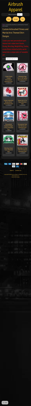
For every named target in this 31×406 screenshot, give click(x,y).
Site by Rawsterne (15, 175)
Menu (9, 19)
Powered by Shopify (16, 177)
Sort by (3, 58)
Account (16, 19)
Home (3, 24)
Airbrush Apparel (15, 7)
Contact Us (18, 170)
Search (12, 170)
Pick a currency (13, 14)
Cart (23, 19)
